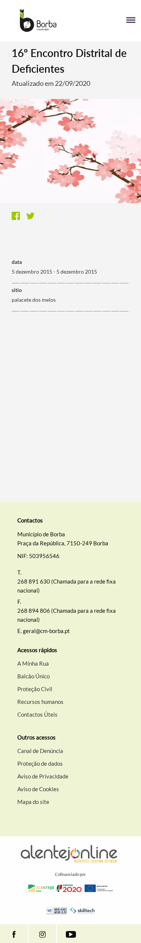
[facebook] (14, 933)
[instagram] (42, 933)
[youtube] (70, 933)
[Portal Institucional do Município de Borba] (38, 20)
